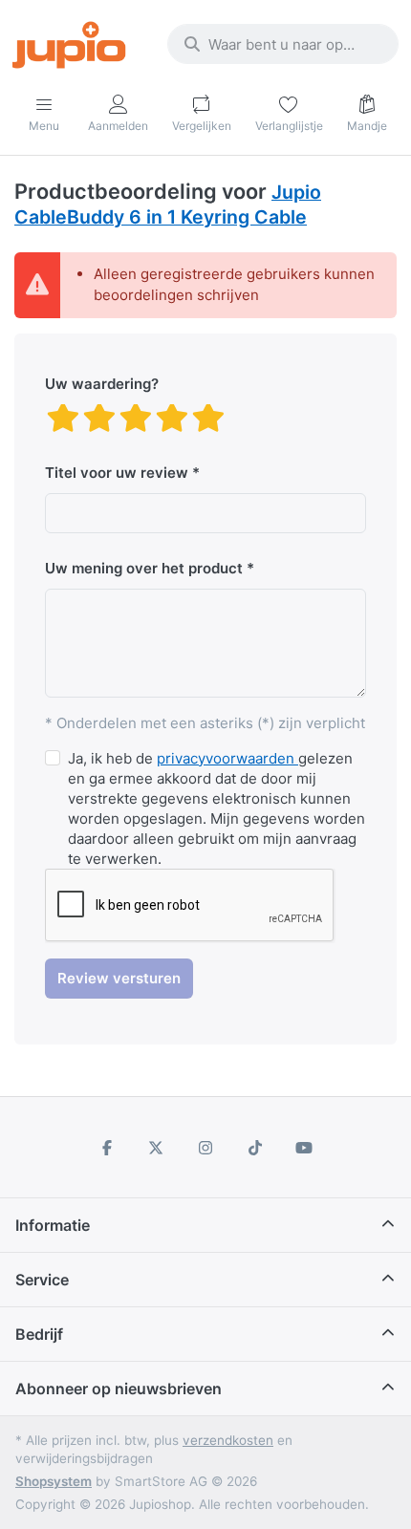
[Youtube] (304, 1148)
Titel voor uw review (116, 472)
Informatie (52, 1225)
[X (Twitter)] (157, 1148)
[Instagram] (205, 1148)
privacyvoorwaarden (227, 758)
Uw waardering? (102, 384)
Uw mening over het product (144, 568)
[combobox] (283, 44)
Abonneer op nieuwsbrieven (118, 1388)
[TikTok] (255, 1148)
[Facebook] (107, 1148)
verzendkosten (228, 1440)
